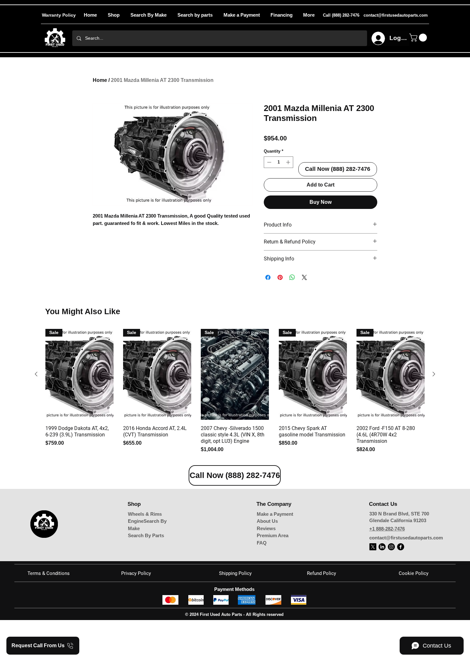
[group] (235, 433)
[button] (309, 15)
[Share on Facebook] (268, 277)
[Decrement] (268, 162)
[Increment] (289, 162)
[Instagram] (391, 589)
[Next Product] (434, 416)
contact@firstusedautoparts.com (406, 580)
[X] (372, 589)
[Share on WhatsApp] (292, 277)
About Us (267, 563)
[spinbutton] (278, 162)
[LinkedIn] (382, 589)
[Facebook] (400, 589)
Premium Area (272, 578)
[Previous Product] (36, 416)
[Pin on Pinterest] (280, 277)
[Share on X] (304, 277)
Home (100, 80)
